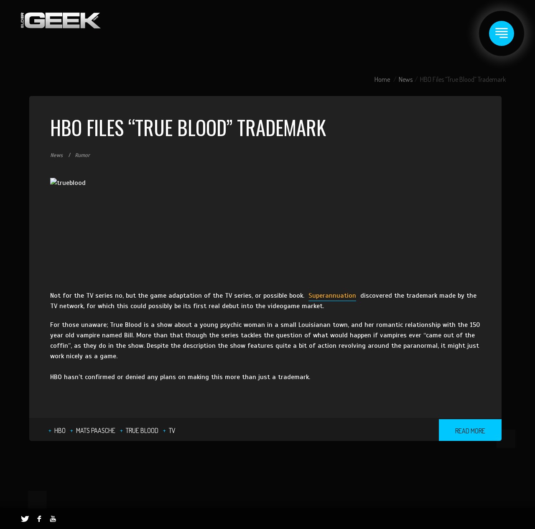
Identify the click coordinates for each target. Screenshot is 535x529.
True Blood (142, 430)
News (406, 79)
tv (172, 430)
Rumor (82, 155)
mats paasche (95, 430)
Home (382, 79)
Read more (470, 431)
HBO (60, 430)
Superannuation (332, 295)
